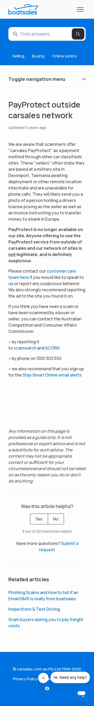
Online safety (64, 56)
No (55, 519)
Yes (39, 519)
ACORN (52, 348)
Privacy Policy (25, 679)
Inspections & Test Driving (34, 609)
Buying (38, 56)
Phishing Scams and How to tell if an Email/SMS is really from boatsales (43, 596)
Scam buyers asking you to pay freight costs (45, 623)
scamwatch (25, 348)
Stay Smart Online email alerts (52, 375)
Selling (18, 56)
